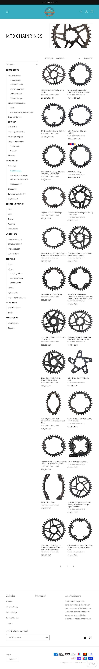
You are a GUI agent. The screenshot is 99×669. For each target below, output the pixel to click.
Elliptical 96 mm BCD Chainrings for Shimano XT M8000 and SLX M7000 (54, 254)
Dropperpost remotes (16, 132)
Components (12, 70)
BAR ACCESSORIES (16, 94)
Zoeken (9, 601)
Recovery (11, 224)
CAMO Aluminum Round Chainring (53, 131)
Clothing (10, 259)
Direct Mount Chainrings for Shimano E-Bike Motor (51, 379)
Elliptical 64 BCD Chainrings (77, 462)
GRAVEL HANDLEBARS (17, 89)
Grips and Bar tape (16, 98)
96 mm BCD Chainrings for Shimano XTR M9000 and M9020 (78, 91)
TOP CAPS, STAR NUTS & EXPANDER (21, 112)
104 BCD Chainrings (74, 172)
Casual (10, 288)
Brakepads (13, 151)
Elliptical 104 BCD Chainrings (51, 213)
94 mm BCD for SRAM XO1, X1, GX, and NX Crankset (79, 420)
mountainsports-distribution (73, 663)
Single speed (13, 199)
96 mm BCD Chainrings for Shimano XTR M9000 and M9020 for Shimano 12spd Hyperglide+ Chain (79, 296)
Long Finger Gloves (16, 274)
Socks (10, 264)
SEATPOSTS (12, 122)
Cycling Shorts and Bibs (17, 297)
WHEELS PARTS (13, 254)
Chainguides (12, 189)
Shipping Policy (12, 607)
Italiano (11, 659)
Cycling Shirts (13, 293)
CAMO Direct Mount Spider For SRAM (78, 379)
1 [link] (60, 566)
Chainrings (12, 166)
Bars (9, 209)
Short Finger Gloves (16, 278)
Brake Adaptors (15, 146)
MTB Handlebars (15, 80)
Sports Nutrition (15, 204)
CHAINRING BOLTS (16, 184)
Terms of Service (12, 618)
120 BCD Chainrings (48, 503)
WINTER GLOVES (15, 283)
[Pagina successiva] (73, 566)
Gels (9, 214)
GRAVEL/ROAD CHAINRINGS (19, 175)
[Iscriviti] (46, 637)
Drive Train (12, 160)
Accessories (12, 317)
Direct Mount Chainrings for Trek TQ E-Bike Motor (80, 214)
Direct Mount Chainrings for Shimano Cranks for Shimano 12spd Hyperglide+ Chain (51, 548)
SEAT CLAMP (12, 127)
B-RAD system (13, 323)
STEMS (12, 108)
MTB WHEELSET (14, 249)
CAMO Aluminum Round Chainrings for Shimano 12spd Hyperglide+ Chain (79, 548)
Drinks (10, 219)
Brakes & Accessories (16, 141)
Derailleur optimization (16, 194)
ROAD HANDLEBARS (16, 84)
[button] (7, 11)
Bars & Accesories (14, 75)
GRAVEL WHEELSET (15, 244)
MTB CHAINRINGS (16, 171)
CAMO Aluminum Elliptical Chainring (76, 132)
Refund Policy (11, 612)
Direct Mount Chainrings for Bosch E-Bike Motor (53, 338)
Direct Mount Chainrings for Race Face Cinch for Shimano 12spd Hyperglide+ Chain (79, 505)
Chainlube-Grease (14, 308)
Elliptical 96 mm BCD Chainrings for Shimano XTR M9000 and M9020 (54, 463)
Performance (13, 229)
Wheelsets (11, 234)
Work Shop (11, 302)
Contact (9, 623)
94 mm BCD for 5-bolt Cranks (51, 294)
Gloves (10, 269)
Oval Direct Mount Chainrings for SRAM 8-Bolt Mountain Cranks (79, 338)
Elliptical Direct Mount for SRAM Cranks (52, 91)
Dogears (11, 328)
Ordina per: (49, 58)
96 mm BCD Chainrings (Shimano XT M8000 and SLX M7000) (53, 173)
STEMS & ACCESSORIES (16, 103)
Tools (10, 313)
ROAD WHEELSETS (14, 239)
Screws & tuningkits (15, 137)
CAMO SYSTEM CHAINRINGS (19, 180)
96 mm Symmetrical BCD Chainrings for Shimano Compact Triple (53, 421)
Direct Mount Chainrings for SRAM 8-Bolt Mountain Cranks (79, 254)
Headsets (11, 155)
